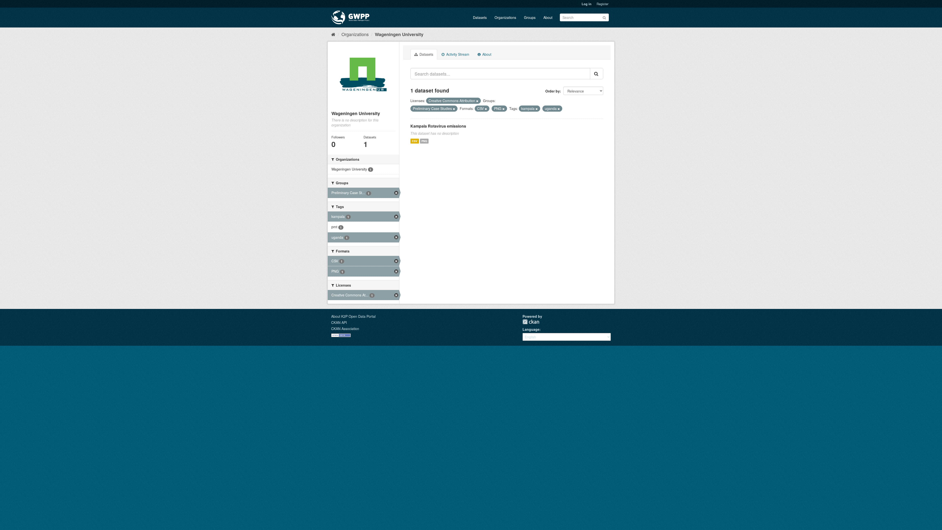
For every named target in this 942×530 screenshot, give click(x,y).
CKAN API (339, 322)
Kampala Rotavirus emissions (438, 126)
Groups (530, 17)
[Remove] (477, 101)
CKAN (531, 321)
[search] (596, 73)
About (547, 17)
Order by (552, 91)
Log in (586, 3)
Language (531, 329)
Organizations (505, 17)
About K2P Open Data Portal (353, 316)
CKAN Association (345, 328)
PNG (424, 141)
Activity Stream (457, 54)
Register (602, 3)
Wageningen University (399, 34)
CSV (414, 141)
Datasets (480, 17)
